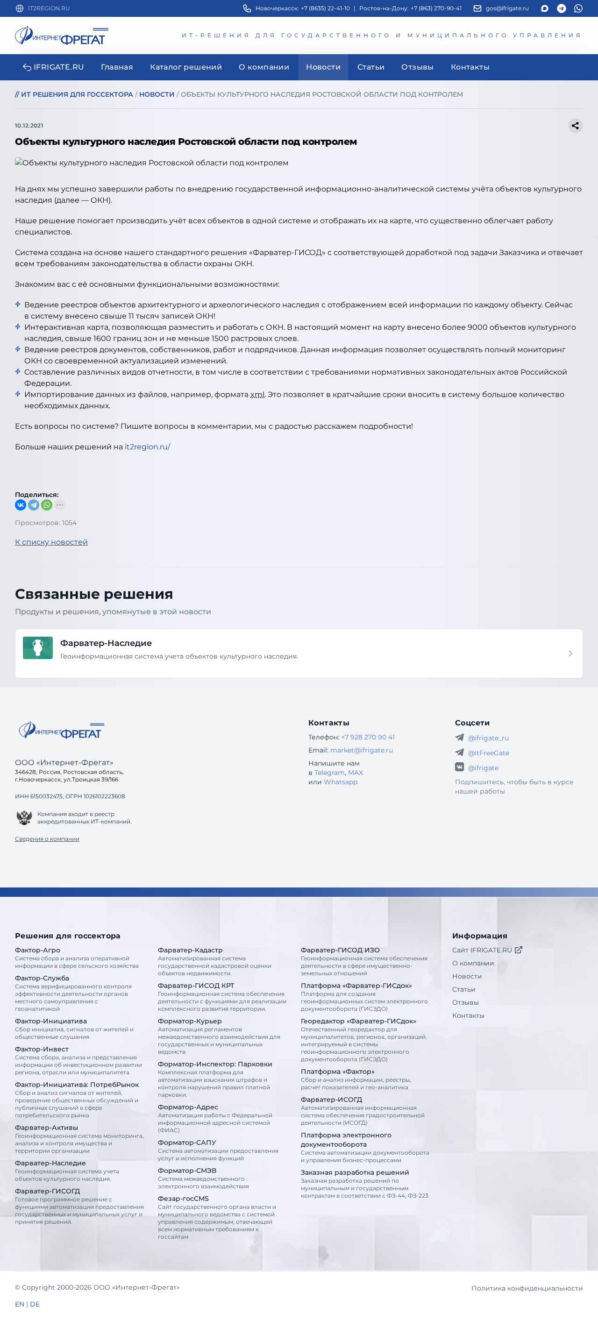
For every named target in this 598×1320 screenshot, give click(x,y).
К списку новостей (51, 542)
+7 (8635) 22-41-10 (325, 8)
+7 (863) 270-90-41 (436, 8)
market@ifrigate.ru (361, 750)
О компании (473, 963)
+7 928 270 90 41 (368, 737)
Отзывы (465, 1002)
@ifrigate (483, 768)
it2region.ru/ (147, 446)
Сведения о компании (47, 838)
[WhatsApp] (46, 505)
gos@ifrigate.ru (507, 8)
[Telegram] (33, 505)
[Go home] (61, 730)
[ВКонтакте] (20, 505)
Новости (467, 976)
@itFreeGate (488, 753)
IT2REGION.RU (49, 8)
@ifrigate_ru (488, 738)
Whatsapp (340, 782)
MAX (355, 772)
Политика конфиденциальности (527, 1288)
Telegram (329, 772)
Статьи (464, 989)
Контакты (468, 1015)
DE (35, 1304)
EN (19, 1304)
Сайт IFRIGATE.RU (482, 950)
